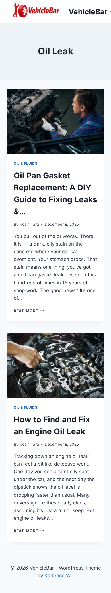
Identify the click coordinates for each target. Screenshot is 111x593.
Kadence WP (59, 575)
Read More (29, 311)
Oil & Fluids (25, 163)
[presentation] (55, 121)
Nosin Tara (29, 224)
